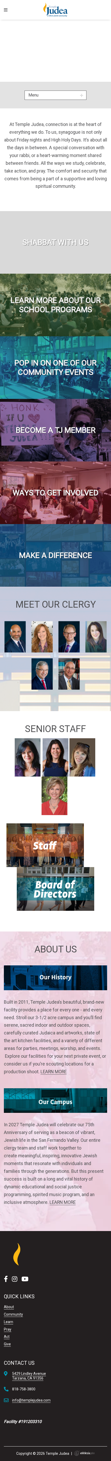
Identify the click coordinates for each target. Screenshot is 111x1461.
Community (13, 1314)
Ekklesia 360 (84, 1453)
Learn (8, 1322)
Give (7, 1344)
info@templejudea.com (31, 1400)
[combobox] (55, 95)
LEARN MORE (54, 1071)
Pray (7, 1329)
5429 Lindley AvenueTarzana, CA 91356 (29, 1375)
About (9, 1307)
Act (7, 1337)
